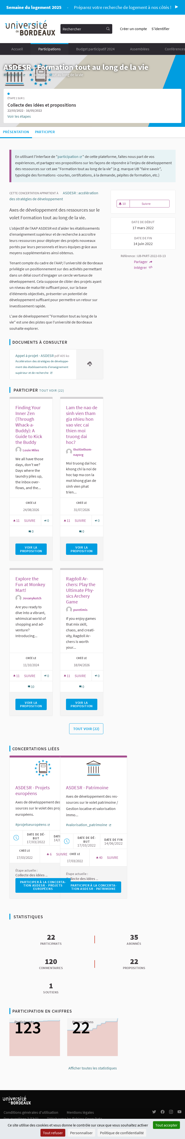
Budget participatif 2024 (95, 48)
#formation (15, 74)
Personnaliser (81, 1132)
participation (70, 156)
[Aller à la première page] (30, 29)
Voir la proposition (33, 549)
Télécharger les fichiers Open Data (74, 1118)
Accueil (17, 48)
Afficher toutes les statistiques (92, 1068)
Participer (45, 131)
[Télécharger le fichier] (89, 364)
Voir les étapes (19, 116)
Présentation (16, 131)
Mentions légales (80, 1112)
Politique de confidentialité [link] (122, 1132)
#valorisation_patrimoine (89, 824)
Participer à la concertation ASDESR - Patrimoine (96, 887)
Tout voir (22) (51, 390)
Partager (141, 262)
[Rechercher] (108, 29)
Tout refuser (53, 1132)
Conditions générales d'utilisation (31, 1112)
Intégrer (141, 267)
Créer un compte (133, 28)
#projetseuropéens (32, 824)
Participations (49, 48)
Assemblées (139, 48)
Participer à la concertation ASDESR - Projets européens (45, 885)
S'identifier (161, 28)
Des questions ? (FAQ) (21, 1118)
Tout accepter (166, 1125)
